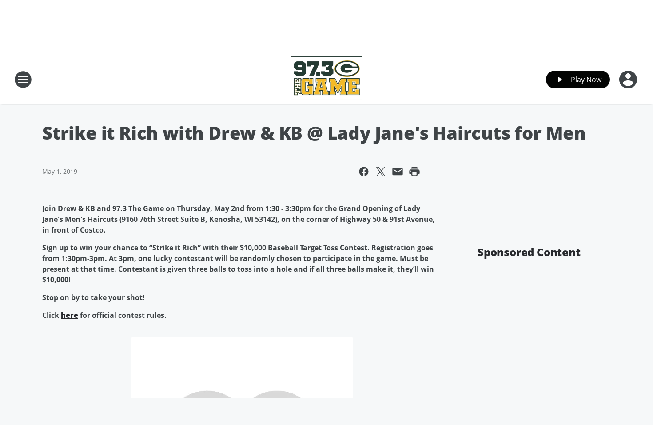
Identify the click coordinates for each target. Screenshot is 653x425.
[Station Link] (326, 79)
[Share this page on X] (380, 171)
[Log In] (629, 79)
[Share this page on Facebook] (364, 171)
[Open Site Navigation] (23, 79)
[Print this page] (414, 171)
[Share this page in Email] (397, 171)
